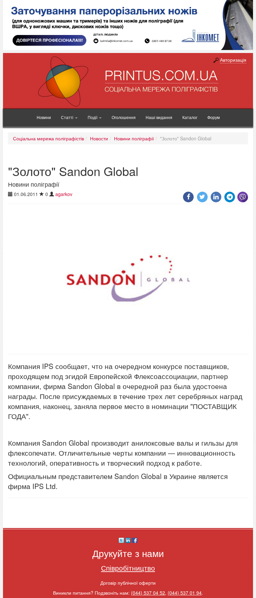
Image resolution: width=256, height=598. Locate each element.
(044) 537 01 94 (185, 592)
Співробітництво (128, 568)
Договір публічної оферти (128, 582)
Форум (213, 117)
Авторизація (233, 59)
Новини (44, 117)
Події (93, 117)
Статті (67, 117)
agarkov (63, 194)
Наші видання (159, 117)
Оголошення (124, 117)
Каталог (189, 117)
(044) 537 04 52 (148, 592)
